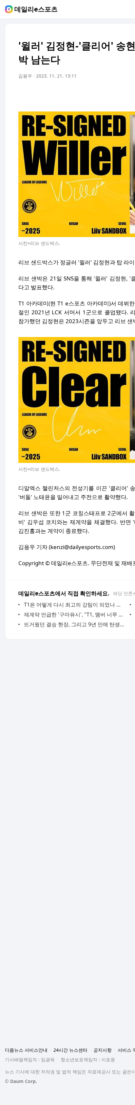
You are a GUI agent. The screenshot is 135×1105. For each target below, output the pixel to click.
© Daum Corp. (21, 1081)
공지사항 (102, 1050)
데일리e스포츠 (36, 9)
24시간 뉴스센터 (70, 1050)
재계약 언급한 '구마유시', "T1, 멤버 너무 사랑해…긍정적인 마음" (75, 614)
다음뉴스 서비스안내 (26, 1050)
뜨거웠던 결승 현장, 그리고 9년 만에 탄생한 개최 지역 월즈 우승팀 (75, 624)
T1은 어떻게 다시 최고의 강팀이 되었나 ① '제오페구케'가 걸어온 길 (75, 604)
